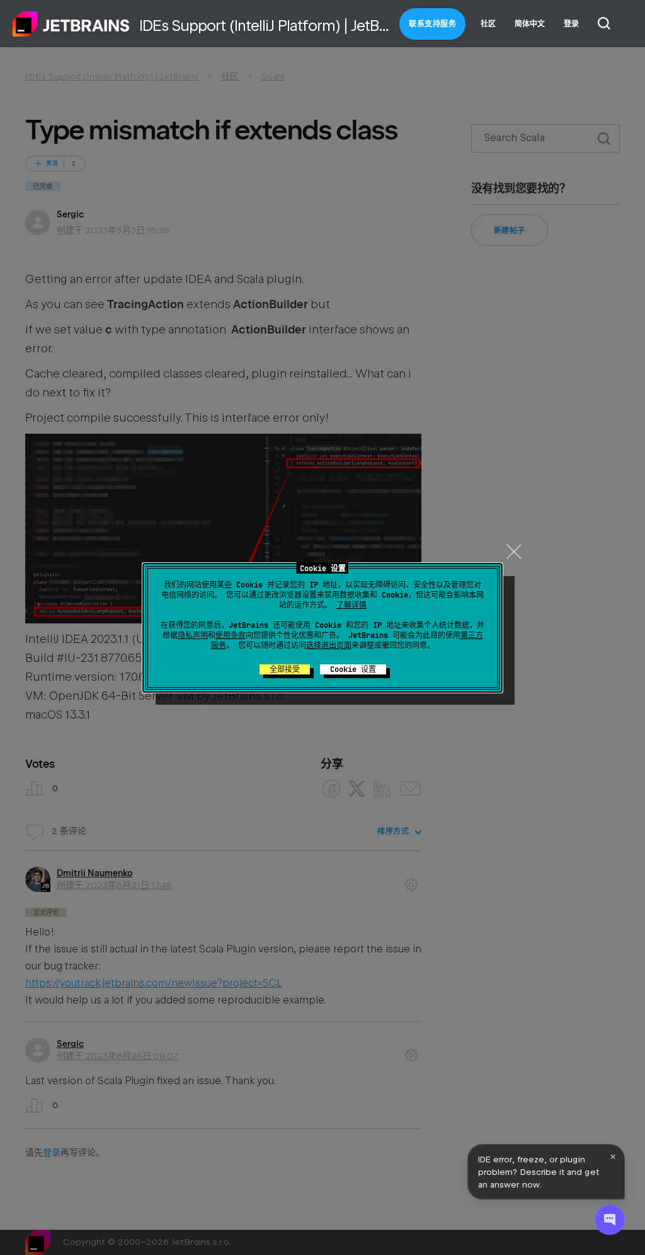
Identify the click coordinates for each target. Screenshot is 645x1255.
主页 (71, 24)
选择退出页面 (328, 645)
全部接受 (285, 669)
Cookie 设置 (353, 669)
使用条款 (230, 635)
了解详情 (351, 605)
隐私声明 (193, 635)
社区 (488, 24)
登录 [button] (571, 24)
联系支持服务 (432, 24)
